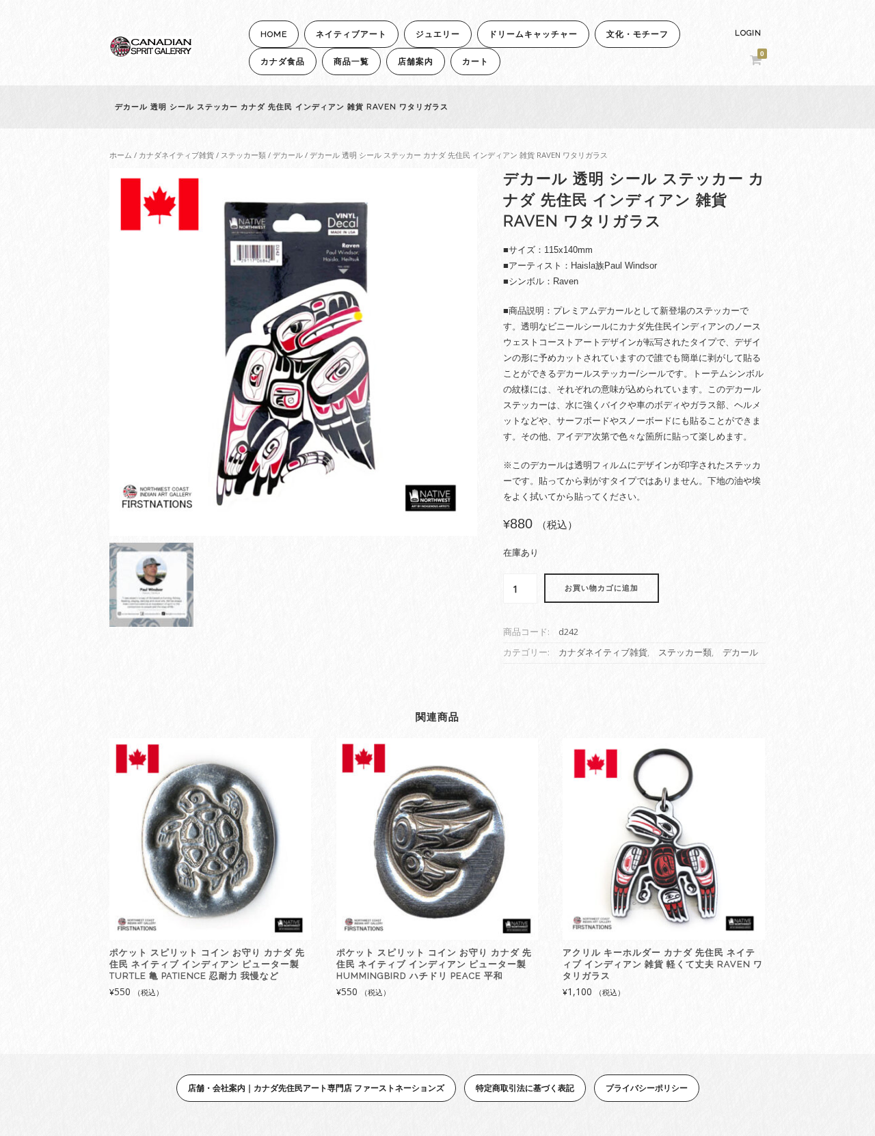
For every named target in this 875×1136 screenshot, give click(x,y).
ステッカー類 (243, 155)
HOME (273, 34)
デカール (288, 155)
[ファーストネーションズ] (150, 52)
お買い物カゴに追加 (601, 588)
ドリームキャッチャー (533, 34)
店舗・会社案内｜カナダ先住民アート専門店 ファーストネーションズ (316, 1088)
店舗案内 (415, 61)
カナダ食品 (282, 61)
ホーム (120, 155)
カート (475, 61)
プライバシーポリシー (647, 1088)
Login (748, 33)
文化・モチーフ (637, 34)
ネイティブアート (351, 34)
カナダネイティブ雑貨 (176, 155)
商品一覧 (351, 61)
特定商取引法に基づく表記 (525, 1088)
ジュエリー (438, 34)
